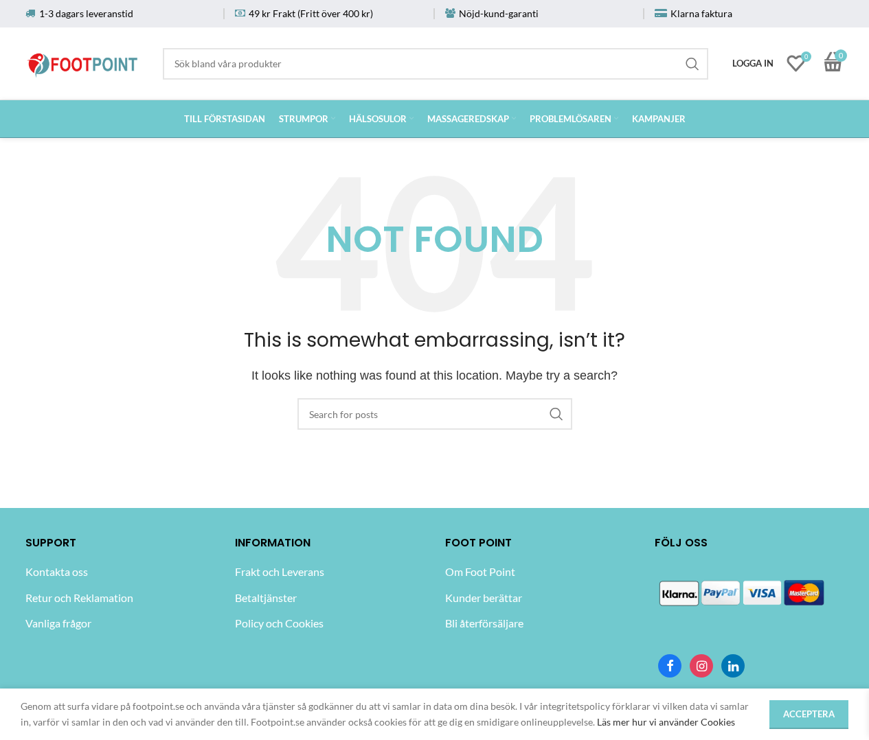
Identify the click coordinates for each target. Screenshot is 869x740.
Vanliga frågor (58, 622)
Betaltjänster (266, 597)
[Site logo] (83, 61)
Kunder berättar (483, 597)
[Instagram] (701, 666)
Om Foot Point (480, 571)
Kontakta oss (56, 571)
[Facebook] (669, 666)
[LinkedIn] (733, 666)
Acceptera (809, 713)
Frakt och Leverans (279, 571)
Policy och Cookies (279, 622)
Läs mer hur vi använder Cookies (666, 722)
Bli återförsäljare (484, 622)
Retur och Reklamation (79, 597)
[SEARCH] (692, 64)
